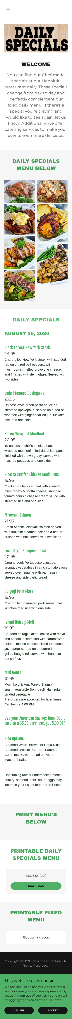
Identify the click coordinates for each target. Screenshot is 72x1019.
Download (36, 886)
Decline (19, 1010)
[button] (9, 8)
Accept (53, 1010)
